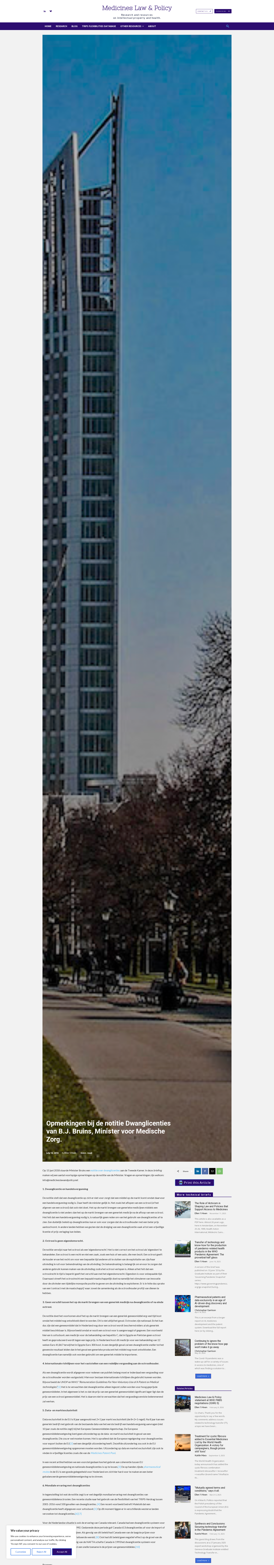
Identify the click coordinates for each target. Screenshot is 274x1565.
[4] (98, 1504)
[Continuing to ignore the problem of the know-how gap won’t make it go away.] (183, 1347)
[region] (41, 1542)
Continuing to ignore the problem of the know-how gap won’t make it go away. (211, 1343)
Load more (202, 1376)
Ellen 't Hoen (70, 1153)
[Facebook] (205, 1171)
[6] (76, 1513)
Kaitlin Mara (200, 1455)
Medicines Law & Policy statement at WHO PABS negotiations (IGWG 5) (208, 1400)
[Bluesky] (51, 11)
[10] (137, 1546)
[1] (59, 1386)
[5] (95, 1508)
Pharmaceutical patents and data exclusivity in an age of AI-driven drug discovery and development (211, 1302)
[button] (228, 26)
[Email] (212, 1171)
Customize (20, 1551)
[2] (71, 1443)
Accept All (62, 1551)
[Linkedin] (44, 11)
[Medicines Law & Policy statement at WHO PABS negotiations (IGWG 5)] (183, 1403)
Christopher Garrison (205, 1310)
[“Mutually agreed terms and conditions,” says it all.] (183, 1494)
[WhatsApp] (219, 1171)
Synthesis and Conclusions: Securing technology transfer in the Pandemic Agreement (211, 1526)
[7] (80, 1513)
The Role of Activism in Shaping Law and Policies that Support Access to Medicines (211, 1206)
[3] (119, 1466)
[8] (97, 1537)
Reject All (41, 1551)
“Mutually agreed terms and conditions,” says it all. (210, 1489)
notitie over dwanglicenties (105, 1170)
